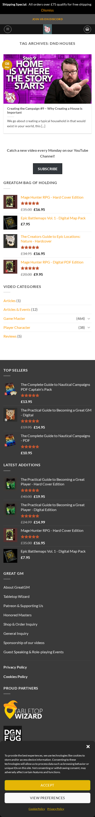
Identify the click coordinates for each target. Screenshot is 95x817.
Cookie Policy (37, 809)
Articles (9, 300)
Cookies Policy (15, 676)
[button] (88, 746)
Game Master (14, 318)
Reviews (10, 336)
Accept (47, 785)
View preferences (47, 798)
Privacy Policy (55, 809)
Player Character (16, 327)
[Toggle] (89, 318)
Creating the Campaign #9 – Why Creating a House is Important (44, 111)
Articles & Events (16, 309)
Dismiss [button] (47, 10)
